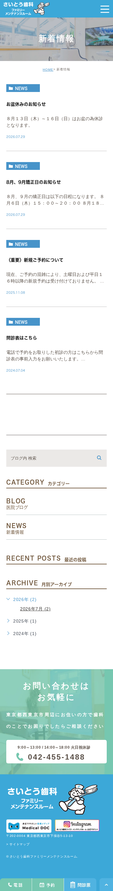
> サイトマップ (18, 844)
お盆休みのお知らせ (26, 104)
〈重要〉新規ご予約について (34, 260)
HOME (48, 69)
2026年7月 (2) (35, 608)
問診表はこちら (21, 338)
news (21, 88)
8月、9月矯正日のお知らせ (33, 182)
